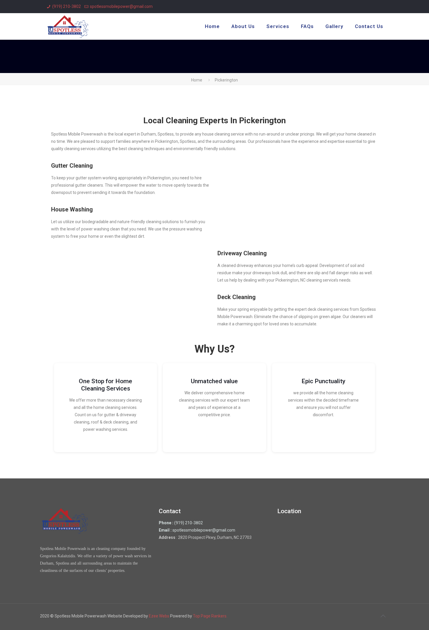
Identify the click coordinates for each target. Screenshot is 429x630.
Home (196, 80)
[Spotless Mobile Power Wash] (68, 26)
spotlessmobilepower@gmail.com (121, 6)
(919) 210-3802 (66, 6)
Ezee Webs (159, 616)
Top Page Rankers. (210, 616)
